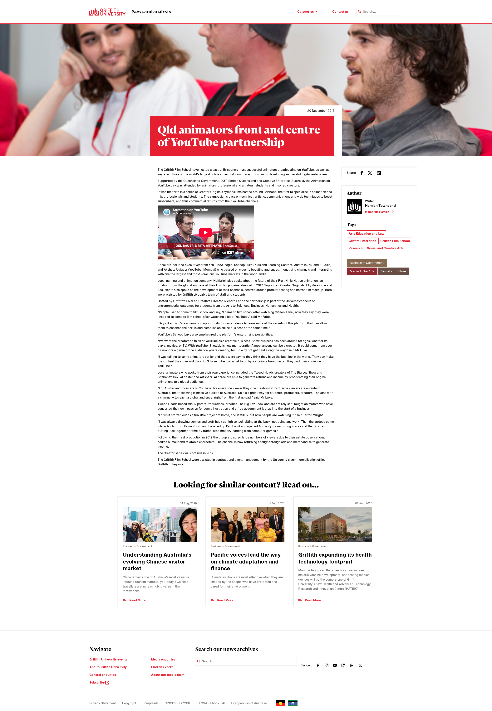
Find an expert (162, 667)
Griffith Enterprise (362, 241)
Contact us (340, 11)
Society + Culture (393, 271)
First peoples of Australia (249, 703)
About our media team (167, 675)
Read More (137, 600)
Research (356, 248)
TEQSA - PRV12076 (211, 703)
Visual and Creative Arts (385, 248)
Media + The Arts (362, 271)
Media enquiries (163, 659)
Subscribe (97, 682)
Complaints (150, 703)
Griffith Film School (395, 241)
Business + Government (367, 263)
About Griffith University (108, 667)
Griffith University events (108, 659)
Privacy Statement (102, 703)
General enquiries (102, 675)
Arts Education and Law (366, 233)
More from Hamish (377, 211)
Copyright (129, 703)
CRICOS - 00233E (178, 703)
